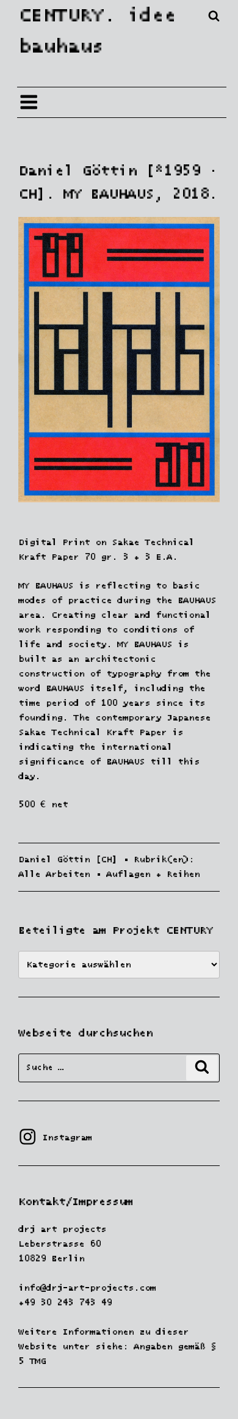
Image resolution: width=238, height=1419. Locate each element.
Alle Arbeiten (54, 874)
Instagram (55, 1137)
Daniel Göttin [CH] (67, 859)
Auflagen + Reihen (153, 874)
